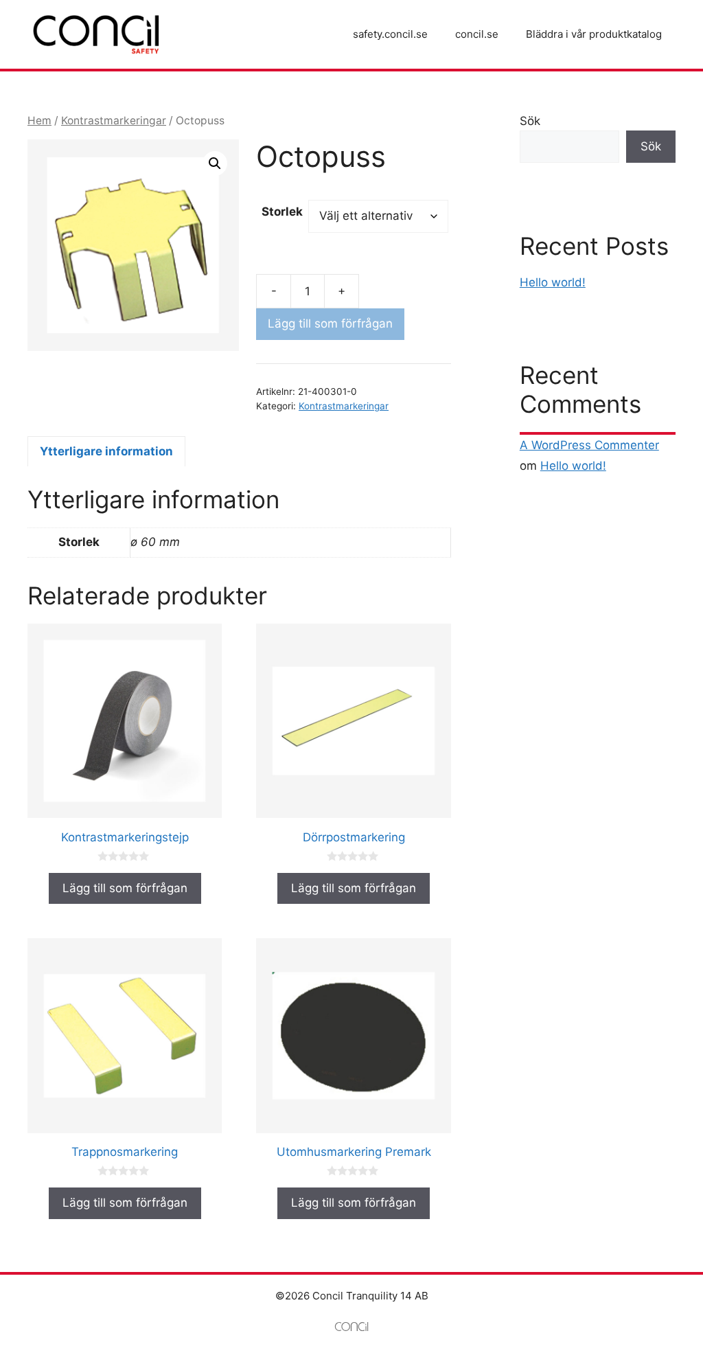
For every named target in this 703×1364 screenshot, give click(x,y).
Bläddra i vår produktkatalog (594, 34)
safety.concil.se (390, 34)
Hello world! (553, 282)
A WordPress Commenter (589, 445)
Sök (530, 121)
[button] (215, 163)
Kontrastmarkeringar (113, 120)
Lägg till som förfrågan (330, 323)
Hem (39, 120)
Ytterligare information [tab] (106, 451)
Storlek (282, 211)
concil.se (476, 34)
